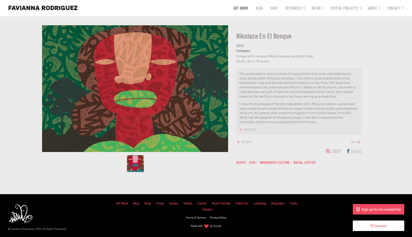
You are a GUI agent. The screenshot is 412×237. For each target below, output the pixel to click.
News (316, 7)
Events (202, 203)
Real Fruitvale (221, 203)
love (252, 162)
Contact (393, 7)
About (372, 7)
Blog (259, 7)
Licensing (260, 203)
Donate (207, 209)
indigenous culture (275, 162)
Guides (173, 203)
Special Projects (344, 7)
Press (160, 203)
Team (293, 203)
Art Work (240, 7)
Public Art (242, 203)
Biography (278, 203)
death (240, 162)
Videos (187, 203)
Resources (293, 7)
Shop (274, 7)
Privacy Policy (218, 217)
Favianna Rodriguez (43, 8)
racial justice (305, 162)
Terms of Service (196, 217)
